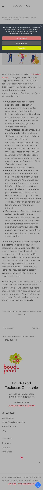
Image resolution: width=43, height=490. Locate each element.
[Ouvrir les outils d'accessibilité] (38, 485)
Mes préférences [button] (21, 43)
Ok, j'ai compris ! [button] (22, 38)
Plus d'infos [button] (21, 48)
